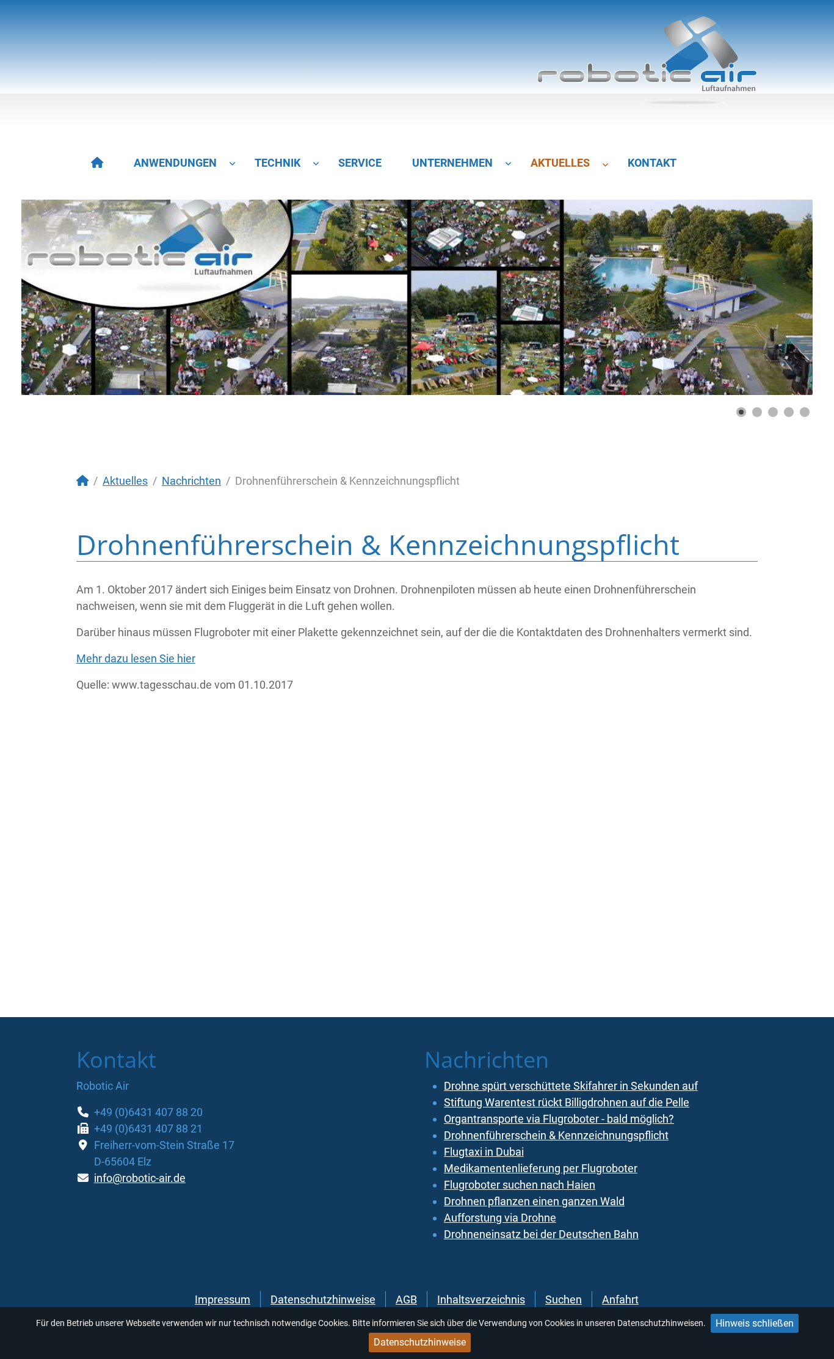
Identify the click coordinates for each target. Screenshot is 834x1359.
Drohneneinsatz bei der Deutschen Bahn (541, 1234)
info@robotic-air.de (140, 1178)
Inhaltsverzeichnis (481, 1299)
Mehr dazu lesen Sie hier (135, 658)
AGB (406, 1299)
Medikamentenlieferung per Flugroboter (540, 1168)
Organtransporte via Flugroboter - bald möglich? (559, 1118)
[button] (775, 297)
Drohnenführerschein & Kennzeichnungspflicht (556, 1135)
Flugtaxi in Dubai (484, 1151)
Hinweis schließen (755, 1323)
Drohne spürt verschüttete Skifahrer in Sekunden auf (571, 1085)
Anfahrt (620, 1299)
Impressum (222, 1299)
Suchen (563, 1299)
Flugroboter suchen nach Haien (519, 1184)
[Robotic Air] (647, 65)
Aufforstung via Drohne (500, 1217)
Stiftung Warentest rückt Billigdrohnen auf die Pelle (566, 1102)
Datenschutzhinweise (420, 1342)
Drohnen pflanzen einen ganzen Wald (534, 1201)
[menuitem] (97, 163)
